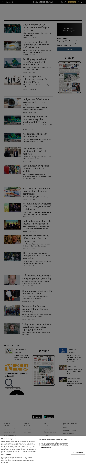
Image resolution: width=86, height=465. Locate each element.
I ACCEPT (78, 448)
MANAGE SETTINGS (78, 452)
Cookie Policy (8, 454)
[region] (43, 450)
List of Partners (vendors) (45, 447)
